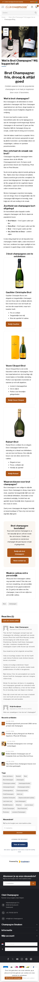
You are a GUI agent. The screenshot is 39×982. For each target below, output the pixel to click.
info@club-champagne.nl (14, 919)
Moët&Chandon (8, 805)
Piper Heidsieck (22, 808)
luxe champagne (20, 801)
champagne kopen (8, 787)
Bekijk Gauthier (13, 324)
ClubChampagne (8, 794)
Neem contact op (19, 561)
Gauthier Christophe (9, 798)
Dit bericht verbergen (13, 978)
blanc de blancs (8, 776)
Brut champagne (8, 780)
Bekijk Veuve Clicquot (16, 400)
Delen (29, 54)
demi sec (19, 794)
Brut (4, 604)
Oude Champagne (8, 808)
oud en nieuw (29, 805)
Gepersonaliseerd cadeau (26, 798)
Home (3, 17)
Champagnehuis (8, 790)
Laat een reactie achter (11, 621)
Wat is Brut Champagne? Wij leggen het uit (22, 17)
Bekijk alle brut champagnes (19, 552)
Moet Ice (18, 805)
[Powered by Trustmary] (19, 861)
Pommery (6, 812)
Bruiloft (18, 776)
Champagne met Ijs (23, 787)
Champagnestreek (22, 790)
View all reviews (19, 845)
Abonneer (20, 832)
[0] (36, 7)
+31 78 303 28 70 (12, 913)
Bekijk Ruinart (13, 473)
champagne (12, 604)
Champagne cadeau (9, 783)
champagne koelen (24, 783)
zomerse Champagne (18, 812)
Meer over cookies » (29, 978)
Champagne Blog (9, 19)
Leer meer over (7, 801)
